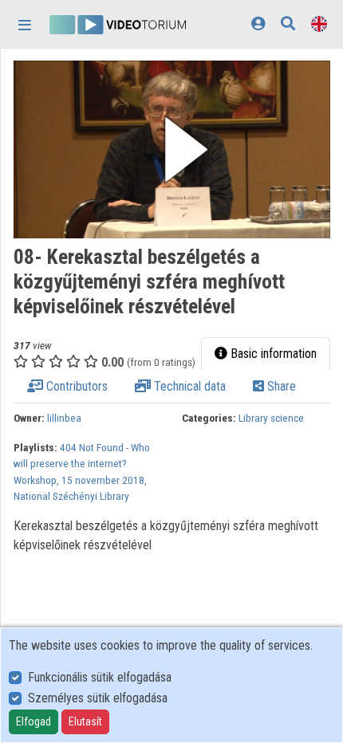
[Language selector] (319, 23)
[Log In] (258, 23)
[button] (172, 149)
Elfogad (33, 721)
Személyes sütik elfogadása (98, 698)
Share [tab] (280, 386)
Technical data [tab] (188, 386)
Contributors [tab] (75, 386)
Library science (271, 417)
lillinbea (64, 417)
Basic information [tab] (272, 353)
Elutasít (85, 721)
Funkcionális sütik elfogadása (100, 677)
